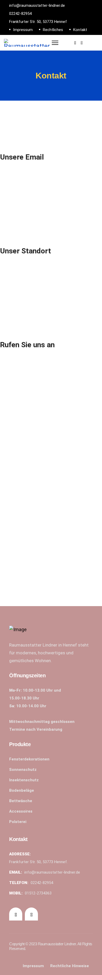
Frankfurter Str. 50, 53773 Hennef (38, 21)
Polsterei (17, 821)
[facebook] (75, 42)
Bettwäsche (20, 801)
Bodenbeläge (21, 790)
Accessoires (20, 811)
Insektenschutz (24, 780)
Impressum (23, 29)
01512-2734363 (38, 893)
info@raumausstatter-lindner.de (37, 5)
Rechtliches (53, 29)
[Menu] (55, 41)
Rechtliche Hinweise (69, 966)
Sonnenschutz (23, 769)
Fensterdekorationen (29, 759)
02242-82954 (20, 13)
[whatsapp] (82, 42)
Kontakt (80, 29)
